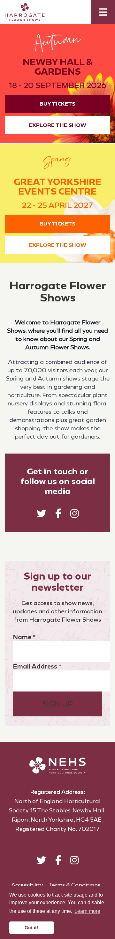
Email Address (37, 666)
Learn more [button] (87, 911)
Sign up (57, 704)
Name (24, 637)
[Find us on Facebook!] (58, 515)
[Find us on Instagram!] (74, 515)
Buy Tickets (57, 104)
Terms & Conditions (74, 885)
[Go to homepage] (20, 12)
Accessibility (27, 885)
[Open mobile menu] (103, 12)
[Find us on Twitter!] (41, 515)
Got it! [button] (31, 927)
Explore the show (57, 125)
